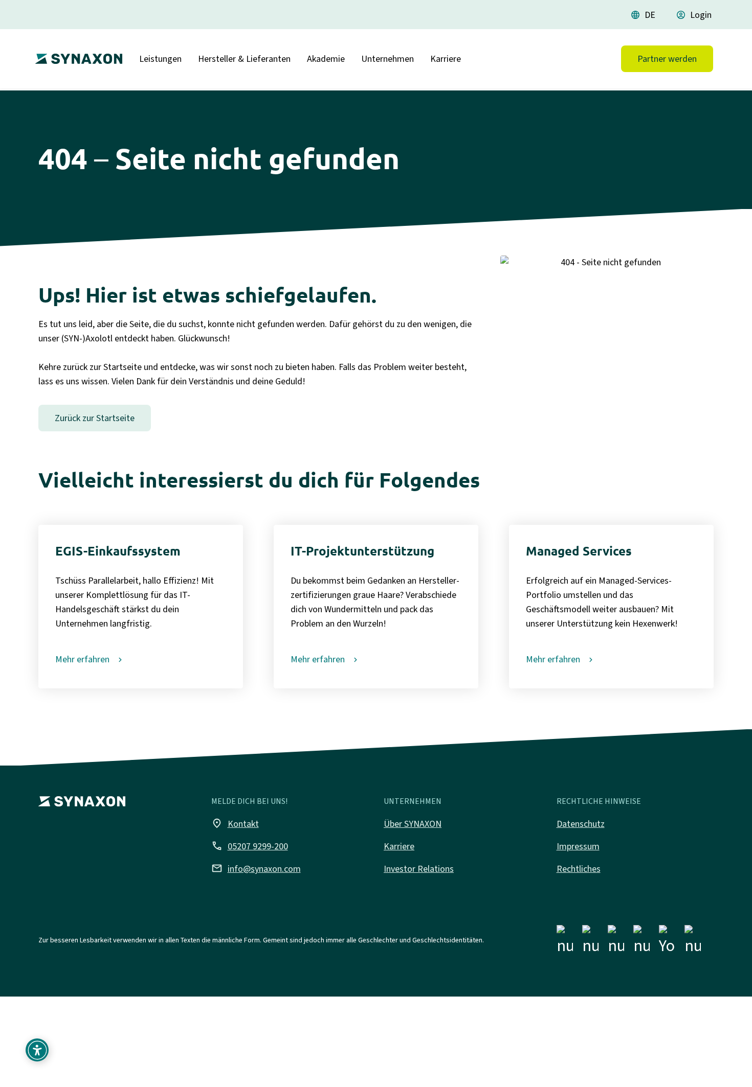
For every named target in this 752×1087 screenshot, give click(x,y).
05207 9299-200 (249, 845)
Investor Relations (419, 869)
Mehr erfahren (82, 659)
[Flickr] (641, 942)
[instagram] (590, 942)
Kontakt (235, 823)
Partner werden (667, 59)
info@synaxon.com (256, 868)
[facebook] (565, 942)
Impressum (578, 846)
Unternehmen (387, 59)
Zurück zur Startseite (95, 418)
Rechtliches (579, 869)
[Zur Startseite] (76, 54)
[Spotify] (692, 942)
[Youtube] (667, 942)
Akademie (326, 59)
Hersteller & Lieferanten (244, 59)
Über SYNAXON (412, 824)
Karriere (445, 59)
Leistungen (160, 59)
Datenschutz (581, 824)
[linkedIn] (616, 942)
